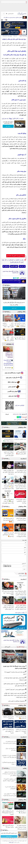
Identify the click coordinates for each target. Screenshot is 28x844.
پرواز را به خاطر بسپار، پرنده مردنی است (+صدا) (10, 272)
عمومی (21, 36)
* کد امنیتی (24, 563)
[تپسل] (3, 285)
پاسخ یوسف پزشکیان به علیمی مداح (17, 701)
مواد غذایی (19, 419)
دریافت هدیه (9, 836)
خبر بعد (21, 266)
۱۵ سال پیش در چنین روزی (12, 378)
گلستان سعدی (11, 387)
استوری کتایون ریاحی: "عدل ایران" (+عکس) (15, 689)
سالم (15, 419)
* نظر (25, 552)
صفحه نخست (25, 36)
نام (25, 542)
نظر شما (24, 540)
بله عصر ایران (5, 118)
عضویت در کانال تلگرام (18, 118)
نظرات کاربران (14, 266)
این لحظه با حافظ (12, 382)
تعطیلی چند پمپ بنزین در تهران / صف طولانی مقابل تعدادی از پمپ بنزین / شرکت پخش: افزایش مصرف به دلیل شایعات (15, 695)
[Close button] (27, 830)
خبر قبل (7, 266)
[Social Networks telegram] (14, 278)
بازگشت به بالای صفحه (20, 612)
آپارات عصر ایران (13, 396)
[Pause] (4, 298)
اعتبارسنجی (24, 575)
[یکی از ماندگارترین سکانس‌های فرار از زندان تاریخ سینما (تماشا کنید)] (8, 349)
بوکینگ (20, 575)
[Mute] (6, 298)
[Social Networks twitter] (16, 278)
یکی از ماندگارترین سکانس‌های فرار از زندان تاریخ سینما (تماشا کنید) (9, 355)
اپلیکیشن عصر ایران (19, 405)
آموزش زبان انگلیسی (13, 391)
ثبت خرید (14, 308)
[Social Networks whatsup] (18, 278)
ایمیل (25, 547)
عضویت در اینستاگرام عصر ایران (12, 373)
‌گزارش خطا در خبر (24, 417)
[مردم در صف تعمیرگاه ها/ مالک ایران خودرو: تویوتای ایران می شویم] (14, 656)
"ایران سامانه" (11, 842)
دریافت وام (8, 126)
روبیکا (10, 118)
